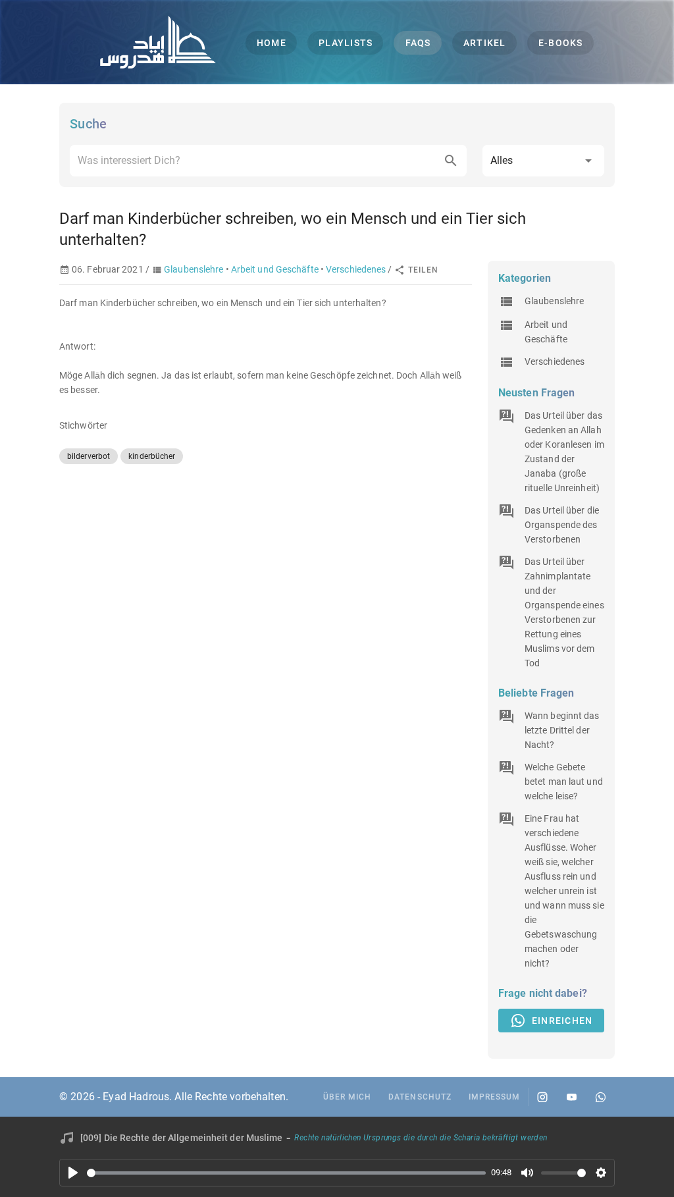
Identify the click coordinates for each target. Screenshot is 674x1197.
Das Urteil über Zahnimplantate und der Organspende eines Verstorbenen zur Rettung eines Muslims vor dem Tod (564, 612)
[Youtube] (571, 1097)
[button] (543, 160)
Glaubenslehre (193, 269)
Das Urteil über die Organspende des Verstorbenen (562, 525)
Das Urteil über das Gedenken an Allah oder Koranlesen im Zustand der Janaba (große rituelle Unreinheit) (564, 451)
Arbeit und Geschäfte (275, 269)
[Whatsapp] (600, 1097)
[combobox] (268, 160)
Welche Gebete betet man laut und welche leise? (564, 781)
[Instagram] (542, 1097)
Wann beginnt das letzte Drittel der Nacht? (562, 730)
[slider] (286, 1173)
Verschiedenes (356, 269)
